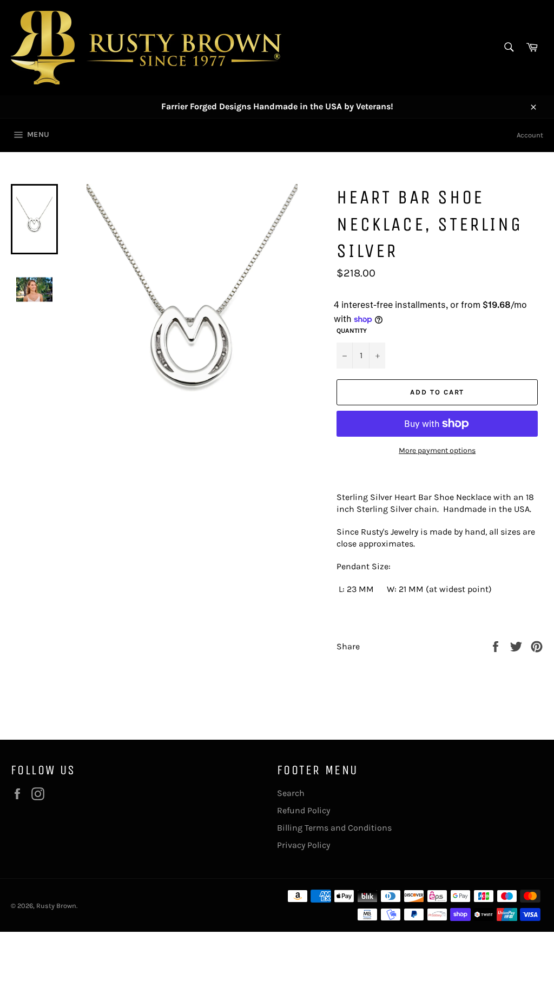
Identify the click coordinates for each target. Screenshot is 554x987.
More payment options (437, 450)
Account (530, 135)
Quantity (352, 330)
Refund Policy (303, 810)
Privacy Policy (303, 845)
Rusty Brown (56, 906)
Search (291, 793)
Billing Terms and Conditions (334, 827)
